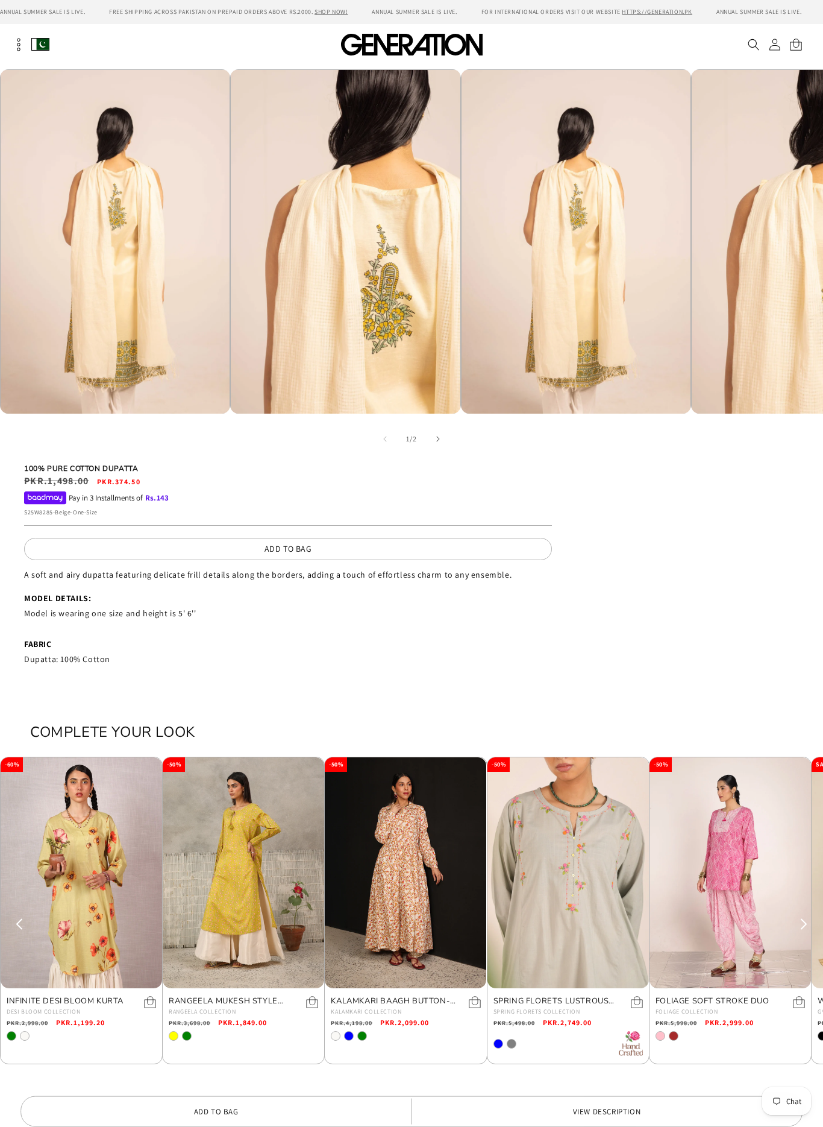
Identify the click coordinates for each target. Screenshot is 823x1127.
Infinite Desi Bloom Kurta (65, 1001)
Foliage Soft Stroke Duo (712, 1001)
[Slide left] (385, 439)
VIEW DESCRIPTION (607, 1111)
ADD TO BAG (288, 548)
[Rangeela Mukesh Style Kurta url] (243, 872)
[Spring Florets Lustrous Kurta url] (568, 872)
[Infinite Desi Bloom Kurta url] (81, 872)
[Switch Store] (40, 44)
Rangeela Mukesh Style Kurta (223, 1001)
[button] (753, 44)
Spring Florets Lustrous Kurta (551, 1001)
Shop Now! (331, 12)
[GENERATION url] (411, 44)
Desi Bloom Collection (44, 1011)
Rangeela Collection (202, 1011)
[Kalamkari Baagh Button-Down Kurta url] (405, 872)
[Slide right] (438, 439)
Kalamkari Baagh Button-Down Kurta (390, 1001)
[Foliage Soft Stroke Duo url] (730, 872)
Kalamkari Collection (366, 1011)
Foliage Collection (687, 1011)
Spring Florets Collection (536, 1011)
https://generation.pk (657, 12)
